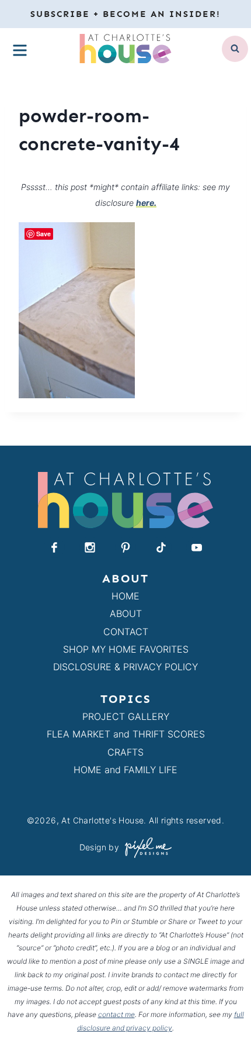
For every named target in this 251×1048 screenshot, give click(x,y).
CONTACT (125, 631)
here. (146, 203)
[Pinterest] (125, 547)
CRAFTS (125, 752)
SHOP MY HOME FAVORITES (126, 649)
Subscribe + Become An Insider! (125, 14)
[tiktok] (161, 547)
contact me (116, 1014)
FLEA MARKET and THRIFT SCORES (126, 734)
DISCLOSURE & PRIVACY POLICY (125, 667)
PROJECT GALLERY (125, 716)
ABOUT (126, 613)
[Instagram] (89, 547)
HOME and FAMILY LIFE (125, 769)
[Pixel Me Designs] (145, 847)
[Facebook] (54, 547)
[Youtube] (196, 547)
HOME (125, 596)
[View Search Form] (235, 49)
